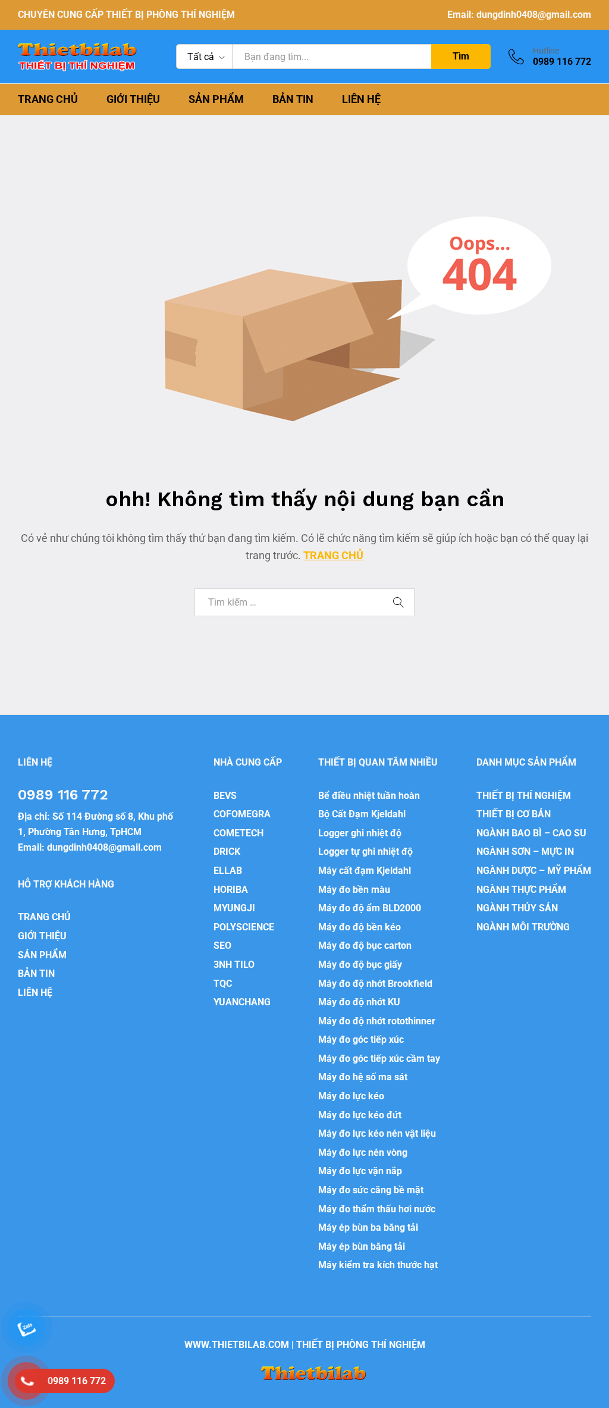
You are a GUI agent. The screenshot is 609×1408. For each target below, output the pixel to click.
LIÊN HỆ (361, 99)
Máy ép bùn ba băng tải (368, 1227)
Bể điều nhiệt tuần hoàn (369, 795)
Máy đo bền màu (354, 889)
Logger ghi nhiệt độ (359, 833)
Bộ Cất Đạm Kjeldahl (362, 814)
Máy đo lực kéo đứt (359, 1115)
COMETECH (238, 833)
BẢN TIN (292, 99)
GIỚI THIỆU (133, 99)
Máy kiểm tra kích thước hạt (378, 1265)
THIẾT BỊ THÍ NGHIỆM (523, 795)
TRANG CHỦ (48, 99)
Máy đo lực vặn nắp (360, 1171)
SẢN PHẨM (216, 99)
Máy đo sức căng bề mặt (370, 1190)
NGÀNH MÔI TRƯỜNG (523, 927)
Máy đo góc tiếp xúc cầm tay (379, 1058)
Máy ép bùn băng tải (361, 1246)
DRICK (227, 851)
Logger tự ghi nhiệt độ (365, 851)
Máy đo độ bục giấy (360, 964)
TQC (223, 983)
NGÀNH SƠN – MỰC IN (525, 851)
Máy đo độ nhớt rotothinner (376, 1021)
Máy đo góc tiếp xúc (361, 1039)
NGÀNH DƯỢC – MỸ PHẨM (533, 870)
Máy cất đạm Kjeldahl (364, 870)
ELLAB (228, 870)
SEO (222, 945)
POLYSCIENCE (244, 927)
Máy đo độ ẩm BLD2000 (369, 908)
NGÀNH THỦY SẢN (517, 908)
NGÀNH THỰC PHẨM (521, 889)
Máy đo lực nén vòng (362, 1152)
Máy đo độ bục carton (365, 945)
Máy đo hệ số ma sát (362, 1077)
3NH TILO (234, 964)
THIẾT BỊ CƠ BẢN (513, 814)
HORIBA (231, 889)
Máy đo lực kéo (351, 1096)
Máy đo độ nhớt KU (359, 1002)
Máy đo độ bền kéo (359, 927)
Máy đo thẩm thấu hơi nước (376, 1209)
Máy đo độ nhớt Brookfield (375, 983)
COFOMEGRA (242, 814)
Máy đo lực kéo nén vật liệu (377, 1133)
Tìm (461, 56)
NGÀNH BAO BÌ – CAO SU (531, 833)
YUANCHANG (242, 1002)
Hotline (546, 50)
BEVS (225, 795)
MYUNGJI (234, 908)
